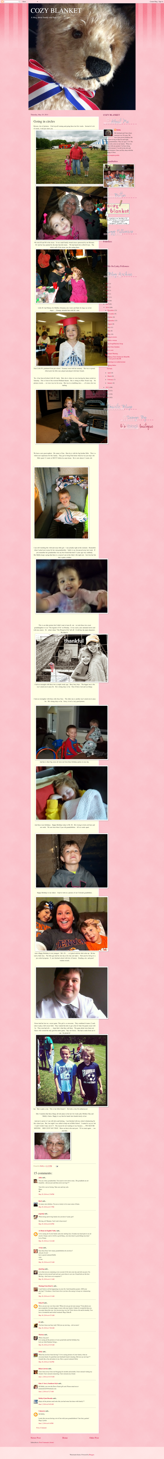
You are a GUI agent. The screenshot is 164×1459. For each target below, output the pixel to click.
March (110, 376)
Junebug (41, 1269)
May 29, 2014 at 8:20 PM (46, 1224)
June (109, 331)
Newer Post (36, 1437)
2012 (107, 391)
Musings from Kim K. (46, 1286)
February (111, 379)
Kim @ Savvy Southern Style (48, 1383)
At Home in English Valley (47, 1231)
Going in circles (112, 337)
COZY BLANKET (56, 10)
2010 (107, 397)
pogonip (41, 1214)
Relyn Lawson (43, 1369)
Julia (40, 1177)
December (111, 310)
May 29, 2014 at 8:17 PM (46, 1207)
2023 (107, 284)
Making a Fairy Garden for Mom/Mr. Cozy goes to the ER (118, 358)
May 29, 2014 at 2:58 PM (46, 1194)
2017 (107, 297)
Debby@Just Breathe (46, 1398)
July (109, 327)
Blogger (91, 1455)
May (109, 334)
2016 (107, 301)
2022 (107, 287)
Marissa (41, 1335)
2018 (107, 294)
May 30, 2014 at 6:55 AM (46, 1315)
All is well (110, 350)
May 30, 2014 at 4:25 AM (46, 1262)
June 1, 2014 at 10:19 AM (46, 1377)
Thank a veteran (112, 340)
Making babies (111, 365)
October (110, 317)
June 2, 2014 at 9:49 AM (46, 1404)
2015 (107, 304)
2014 (107, 307)
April (109, 373)
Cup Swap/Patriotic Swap (115, 344)
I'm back (109, 368)
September (111, 320)
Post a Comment (41, 1428)
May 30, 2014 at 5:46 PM (46, 1362)
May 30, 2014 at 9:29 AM (46, 1345)
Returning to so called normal (116, 362)
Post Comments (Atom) (46, 1442)
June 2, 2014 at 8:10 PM (46, 1423)
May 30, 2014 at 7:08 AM (46, 1328)
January (110, 383)
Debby (119, 130)
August (110, 324)
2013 (107, 387)
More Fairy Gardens (113, 347)
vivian (41, 1248)
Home (65, 1437)
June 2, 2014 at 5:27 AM (46, 1391)
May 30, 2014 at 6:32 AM (46, 1296)
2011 (107, 394)
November (111, 314)
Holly (40, 1352)
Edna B (41, 1303)
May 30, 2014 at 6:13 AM (46, 1279)
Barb (40, 1201)
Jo (39, 1322)
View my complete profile (111, 155)
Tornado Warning (112, 353)
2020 (107, 290)
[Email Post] (56, 1166)
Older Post (94, 1437)
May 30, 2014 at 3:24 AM (46, 1241)
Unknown (42, 1411)
